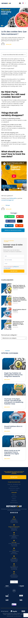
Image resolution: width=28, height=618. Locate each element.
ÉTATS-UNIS (14, 542)
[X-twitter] (15, 512)
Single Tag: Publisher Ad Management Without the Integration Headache (19, 286)
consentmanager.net (7, 200)
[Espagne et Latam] (14, 525)
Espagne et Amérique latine (14, 526)
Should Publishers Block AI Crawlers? (13, 427)
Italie (14, 534)
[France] (14, 548)
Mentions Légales (17, 613)
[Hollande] (14, 517)
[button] (19, 3)
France (14, 550)
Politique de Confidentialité (8, 613)
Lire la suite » (7, 379)
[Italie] (14, 532)
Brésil (14, 573)
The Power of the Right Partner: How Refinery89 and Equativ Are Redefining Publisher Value (19, 299)
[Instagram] (17, 512)
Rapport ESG (22, 614)
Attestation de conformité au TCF (13, 614)
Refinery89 (13, 198)
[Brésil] (14, 572)
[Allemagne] (14, 556)
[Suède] (14, 564)
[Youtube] (13, 512)
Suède (14, 565)
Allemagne (14, 558)
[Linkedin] (11, 512)
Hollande (14, 519)
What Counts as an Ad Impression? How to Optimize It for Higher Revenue (18, 323)
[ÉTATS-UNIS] (14, 540)
